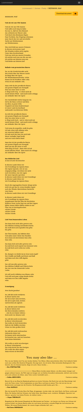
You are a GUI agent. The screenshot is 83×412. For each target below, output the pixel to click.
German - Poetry (40, 8)
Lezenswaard (7, 3)
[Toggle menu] (79, 2)
